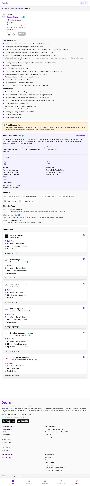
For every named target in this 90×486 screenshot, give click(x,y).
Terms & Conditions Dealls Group (55, 467)
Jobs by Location (7, 432)
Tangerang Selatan (16, 8)
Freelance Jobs (6, 447)
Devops (28, 8)
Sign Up (83, 3)
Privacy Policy (49, 465)
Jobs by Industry (7, 429)
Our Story (48, 457)
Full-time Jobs (6, 437)
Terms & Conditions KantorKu (54, 470)
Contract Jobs (6, 439)
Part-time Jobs (6, 442)
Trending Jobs (6, 450)
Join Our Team (49, 462)
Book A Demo (49, 434)
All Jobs (4, 8)
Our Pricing (48, 437)
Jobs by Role (6, 434)
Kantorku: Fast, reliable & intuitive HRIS (56, 432)
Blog (46, 460)
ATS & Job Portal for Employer (54, 429)
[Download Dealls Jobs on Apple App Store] (23, 421)
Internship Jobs (6, 445)
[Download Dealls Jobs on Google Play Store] (8, 421)
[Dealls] (6, 3)
